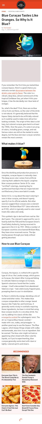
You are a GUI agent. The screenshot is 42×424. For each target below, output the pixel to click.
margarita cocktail (10, 317)
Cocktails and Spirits (16, 11)
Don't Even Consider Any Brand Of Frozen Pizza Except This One (31, 408)
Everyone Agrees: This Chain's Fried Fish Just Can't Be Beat (10, 408)
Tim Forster (7, 28)
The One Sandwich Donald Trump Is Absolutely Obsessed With (30, 378)
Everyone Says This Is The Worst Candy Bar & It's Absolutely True (10, 377)
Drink (4, 11)
